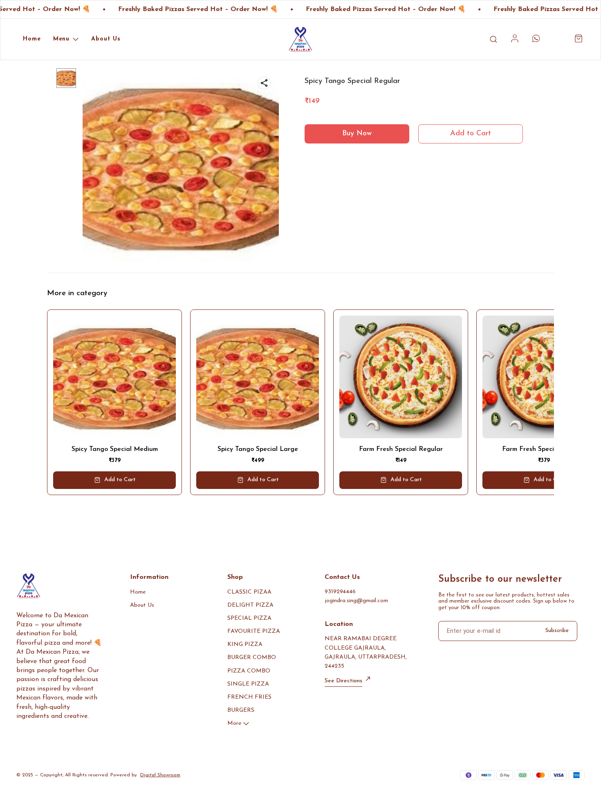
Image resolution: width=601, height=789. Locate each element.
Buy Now (357, 133)
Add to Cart (470, 133)
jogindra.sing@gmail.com (356, 601)
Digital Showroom (160, 775)
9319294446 (340, 592)
